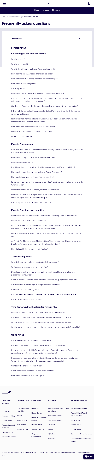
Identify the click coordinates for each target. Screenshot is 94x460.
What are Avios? (18, 59)
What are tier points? (19, 64)
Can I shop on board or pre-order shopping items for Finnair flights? (39, 345)
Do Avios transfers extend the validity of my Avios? (31, 131)
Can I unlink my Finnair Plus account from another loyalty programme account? (43, 280)
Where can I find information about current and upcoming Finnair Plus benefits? (44, 216)
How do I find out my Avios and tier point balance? (32, 74)
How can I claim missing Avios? (23, 84)
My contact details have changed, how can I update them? (35, 190)
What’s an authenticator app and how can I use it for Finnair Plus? (38, 312)
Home (4, 17)
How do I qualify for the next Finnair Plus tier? (29, 249)
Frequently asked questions (18, 17)
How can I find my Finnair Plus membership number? (33, 157)
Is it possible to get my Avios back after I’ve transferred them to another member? (44, 294)
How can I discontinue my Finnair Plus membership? (32, 177)
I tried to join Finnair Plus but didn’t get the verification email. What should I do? (43, 167)
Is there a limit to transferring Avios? (25, 289)
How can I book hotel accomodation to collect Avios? (33, 127)
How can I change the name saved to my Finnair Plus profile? (36, 172)
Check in (56, 10)
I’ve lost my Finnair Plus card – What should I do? (31, 202)
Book (36, 10)
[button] (4, 3)
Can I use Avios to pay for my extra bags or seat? (31, 340)
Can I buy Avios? (18, 88)
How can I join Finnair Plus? (22, 162)
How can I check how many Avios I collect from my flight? (34, 79)
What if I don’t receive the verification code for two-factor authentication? (41, 322)
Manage (45, 10)
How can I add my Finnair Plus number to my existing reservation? (38, 93)
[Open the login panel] (89, 3)
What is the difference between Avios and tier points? (33, 69)
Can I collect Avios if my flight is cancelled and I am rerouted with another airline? (44, 106)
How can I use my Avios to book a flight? (27, 376)
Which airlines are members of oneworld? (28, 220)
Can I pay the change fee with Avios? (26, 366)
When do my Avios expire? (22, 136)
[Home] (47, 3)
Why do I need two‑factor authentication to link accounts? (35, 262)
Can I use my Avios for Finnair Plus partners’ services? (32, 371)
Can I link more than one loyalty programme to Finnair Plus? (35, 285)
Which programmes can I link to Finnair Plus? (29, 267)
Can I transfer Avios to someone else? (26, 299)
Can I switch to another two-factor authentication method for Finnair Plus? (41, 317)
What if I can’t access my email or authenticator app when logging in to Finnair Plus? (45, 327)
